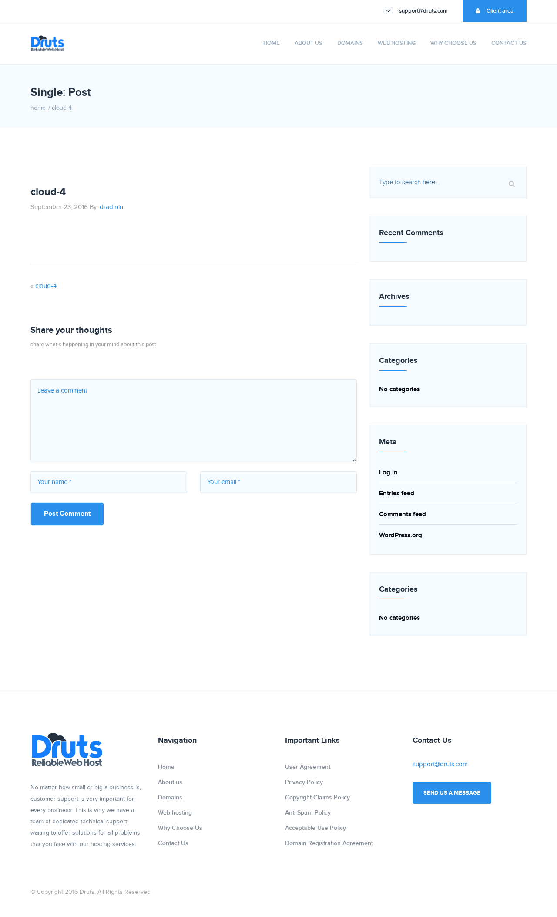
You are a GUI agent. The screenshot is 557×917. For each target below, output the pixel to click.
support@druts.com (423, 10)
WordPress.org (400, 535)
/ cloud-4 (60, 108)
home (38, 108)
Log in (388, 472)
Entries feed (396, 493)
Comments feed (402, 514)
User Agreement (307, 767)
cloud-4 (46, 286)
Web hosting (397, 43)
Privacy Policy (304, 782)
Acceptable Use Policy (315, 828)
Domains (350, 43)
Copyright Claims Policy (317, 797)
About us (308, 43)
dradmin (111, 207)
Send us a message (451, 792)
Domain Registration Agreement (329, 843)
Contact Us (509, 43)
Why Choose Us (453, 43)
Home (271, 43)
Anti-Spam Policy (308, 812)
